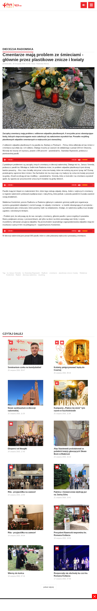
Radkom (45, 273)
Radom (18, 275)
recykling (41, 275)
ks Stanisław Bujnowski (31, 273)
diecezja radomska (30, 275)
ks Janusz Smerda (14, 273)
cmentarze (53, 273)
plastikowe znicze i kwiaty (68, 273)
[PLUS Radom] (12, 5)
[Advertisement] (48, 28)
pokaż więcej (48, 587)
